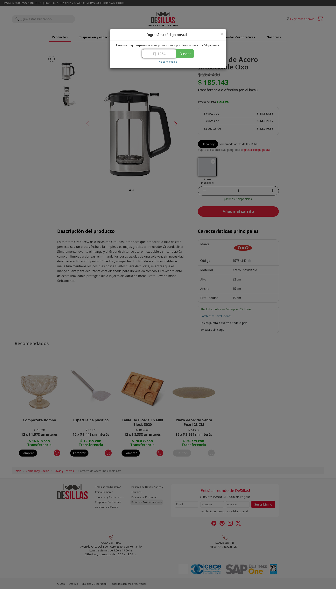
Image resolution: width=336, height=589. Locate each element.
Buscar (185, 53)
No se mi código (168, 61)
